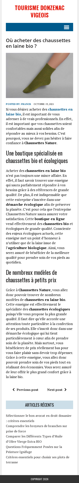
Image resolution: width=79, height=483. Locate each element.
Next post (54, 389)
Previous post (27, 389)
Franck (26, 104)
